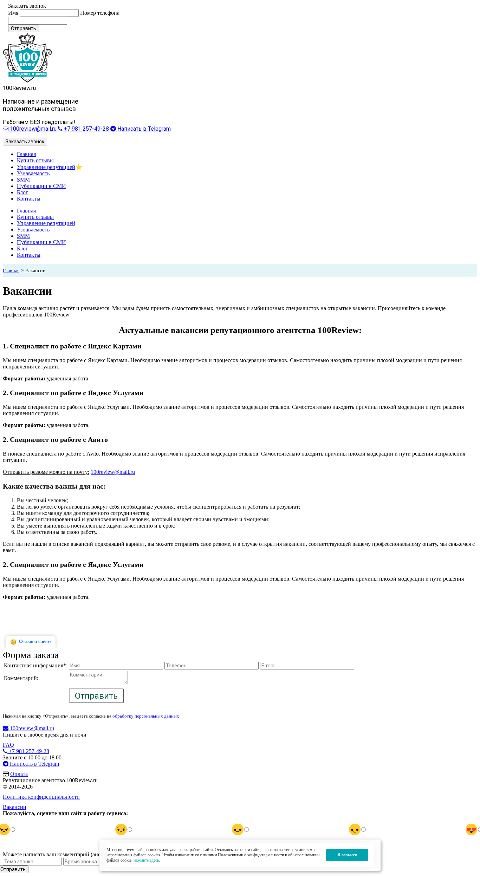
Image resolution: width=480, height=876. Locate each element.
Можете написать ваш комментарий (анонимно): (61, 854)
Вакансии (14, 807)
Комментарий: (21, 678)
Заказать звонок (25, 141)
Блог (22, 192)
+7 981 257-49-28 (86, 128)
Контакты (28, 199)
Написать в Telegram (143, 128)
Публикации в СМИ (41, 186)
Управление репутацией (46, 167)
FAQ (8, 745)
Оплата (19, 774)
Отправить (23, 28)
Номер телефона (99, 13)
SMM (23, 180)
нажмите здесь (146, 860)
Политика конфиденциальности (41, 797)
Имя (13, 13)
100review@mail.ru (32, 128)
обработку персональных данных (145, 716)
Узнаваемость (33, 173)
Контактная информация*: (35, 665)
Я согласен (347, 854)
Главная (26, 154)
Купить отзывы (35, 160)
